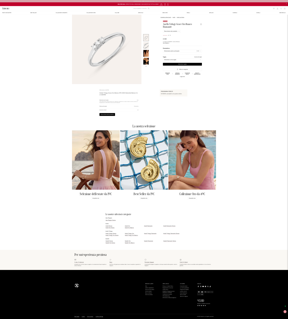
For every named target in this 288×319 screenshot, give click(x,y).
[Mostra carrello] (285, 8)
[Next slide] (146, 66)
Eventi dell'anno (183, 293)
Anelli (174, 17)
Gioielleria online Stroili (165, 17)
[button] (182, 75)
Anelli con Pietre (180, 17)
